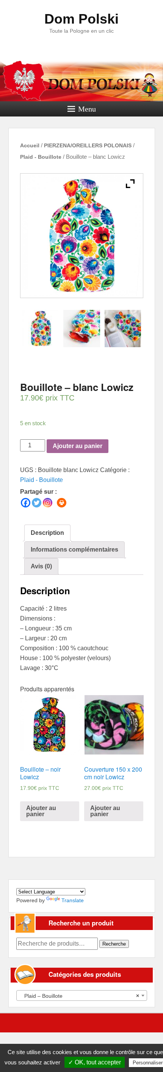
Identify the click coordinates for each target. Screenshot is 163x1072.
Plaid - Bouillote (40, 157)
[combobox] (81, 995)
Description (47, 533)
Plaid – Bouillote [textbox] (79, 996)
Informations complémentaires (74, 549)
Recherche (114, 944)
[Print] (61, 502)
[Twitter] (36, 502)
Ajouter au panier (77, 446)
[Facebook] (25, 502)
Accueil (29, 145)
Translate (72, 900)
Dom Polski (81, 19)
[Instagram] (47, 502)
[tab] (47, 533)
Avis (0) (41, 566)
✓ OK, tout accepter (94, 1062)
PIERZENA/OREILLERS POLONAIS (88, 145)
